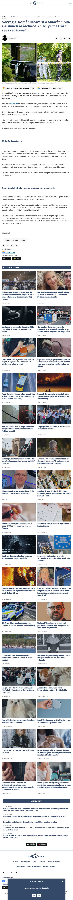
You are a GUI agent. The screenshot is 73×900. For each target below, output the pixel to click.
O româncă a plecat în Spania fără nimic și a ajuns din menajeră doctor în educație (54, 657)
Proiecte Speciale (49, 866)
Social (13, 17)
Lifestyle (42, 862)
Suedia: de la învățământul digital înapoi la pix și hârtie (54, 524)
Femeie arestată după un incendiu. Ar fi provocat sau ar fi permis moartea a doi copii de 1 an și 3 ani (18, 590)
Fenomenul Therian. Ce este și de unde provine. (18, 751)
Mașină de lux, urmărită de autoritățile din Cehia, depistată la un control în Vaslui (18, 329)
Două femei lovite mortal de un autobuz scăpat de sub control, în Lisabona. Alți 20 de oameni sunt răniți (18, 396)
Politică (15, 862)
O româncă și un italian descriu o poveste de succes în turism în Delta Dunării (17, 657)
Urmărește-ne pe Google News (51, 88)
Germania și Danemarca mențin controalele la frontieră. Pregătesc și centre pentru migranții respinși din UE (53, 329)
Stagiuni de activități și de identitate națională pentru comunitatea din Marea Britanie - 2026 (54, 493)
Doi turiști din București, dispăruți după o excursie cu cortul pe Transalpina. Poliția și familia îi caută (53, 294)
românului (14, 104)
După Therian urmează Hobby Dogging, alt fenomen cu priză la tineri (54, 721)
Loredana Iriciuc (16, 37)
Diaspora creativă (54, 862)
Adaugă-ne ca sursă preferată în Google (20, 88)
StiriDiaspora (5, 17)
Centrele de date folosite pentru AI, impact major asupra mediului (17, 557)
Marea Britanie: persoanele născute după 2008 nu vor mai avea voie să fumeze (17, 525)
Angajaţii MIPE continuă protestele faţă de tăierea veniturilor (53, 427)
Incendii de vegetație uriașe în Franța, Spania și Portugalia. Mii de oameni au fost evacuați (53, 396)
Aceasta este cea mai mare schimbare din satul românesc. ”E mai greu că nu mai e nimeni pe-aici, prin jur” (53, 461)
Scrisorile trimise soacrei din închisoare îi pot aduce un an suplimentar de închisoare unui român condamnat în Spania (18, 786)
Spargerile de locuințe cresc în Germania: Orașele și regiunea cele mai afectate (53, 558)
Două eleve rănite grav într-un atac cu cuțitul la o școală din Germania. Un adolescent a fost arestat (18, 361)
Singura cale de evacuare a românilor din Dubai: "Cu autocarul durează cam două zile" (18, 690)
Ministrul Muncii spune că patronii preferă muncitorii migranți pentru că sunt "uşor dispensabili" (53, 625)
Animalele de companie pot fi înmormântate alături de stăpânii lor (52, 689)
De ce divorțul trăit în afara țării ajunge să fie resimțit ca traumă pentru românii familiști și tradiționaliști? (54, 752)
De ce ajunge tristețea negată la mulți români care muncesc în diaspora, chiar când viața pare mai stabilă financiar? (54, 785)
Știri (34, 862)
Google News (10, 252)
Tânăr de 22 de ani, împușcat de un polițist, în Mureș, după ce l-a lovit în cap (18, 624)
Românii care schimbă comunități (28, 866)
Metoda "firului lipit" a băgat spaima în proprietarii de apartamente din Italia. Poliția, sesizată (18, 428)
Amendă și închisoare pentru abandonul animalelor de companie (18, 721)
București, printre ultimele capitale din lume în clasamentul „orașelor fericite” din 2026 (18, 461)
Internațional (25, 862)
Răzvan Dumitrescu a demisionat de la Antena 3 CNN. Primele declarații (18, 492)
